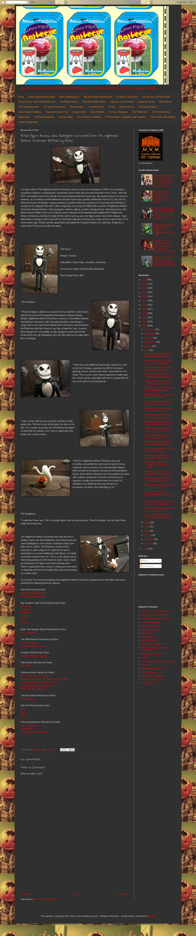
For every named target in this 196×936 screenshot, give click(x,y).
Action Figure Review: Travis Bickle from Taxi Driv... (158, 368)
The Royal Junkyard (44, 117)
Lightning (25, 612)
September (150, 342)
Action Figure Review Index (41, 97)
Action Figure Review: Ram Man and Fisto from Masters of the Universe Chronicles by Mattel (164, 213)
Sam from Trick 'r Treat (32, 689)
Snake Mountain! (146, 101)
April (147, 531)
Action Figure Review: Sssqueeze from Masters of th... (158, 494)
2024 (144, 288)
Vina (23, 715)
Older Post (123, 894)
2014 (144, 548)
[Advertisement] (75, 866)
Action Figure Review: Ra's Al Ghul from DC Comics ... (158, 479)
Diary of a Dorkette (150, 626)
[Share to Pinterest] (73, 749)
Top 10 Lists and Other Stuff (156, 97)
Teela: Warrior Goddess (29, 112)
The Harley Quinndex (28, 107)
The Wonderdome (161, 112)
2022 (144, 296)
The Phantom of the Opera (34, 732)
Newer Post (27, 894)
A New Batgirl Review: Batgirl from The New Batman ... (158, 422)
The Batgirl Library (69, 101)
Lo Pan (24, 616)
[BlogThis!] (64, 749)
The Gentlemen (28, 632)
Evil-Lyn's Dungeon (118, 112)
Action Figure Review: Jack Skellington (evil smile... (157, 382)
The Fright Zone (140, 112)
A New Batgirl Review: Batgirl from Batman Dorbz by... (158, 443)
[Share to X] (67, 749)
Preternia (145, 665)
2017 (144, 317)
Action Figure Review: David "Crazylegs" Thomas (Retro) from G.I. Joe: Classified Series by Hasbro (164, 180)
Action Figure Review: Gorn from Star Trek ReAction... (157, 456)
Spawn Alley (24, 117)
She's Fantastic (148, 672)
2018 (144, 313)
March (148, 535)
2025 (144, 284)
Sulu (23, 712)
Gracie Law (26, 606)
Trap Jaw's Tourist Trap (57, 112)
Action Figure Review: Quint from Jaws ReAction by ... (157, 361)
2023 (144, 292)
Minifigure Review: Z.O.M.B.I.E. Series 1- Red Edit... (159, 395)
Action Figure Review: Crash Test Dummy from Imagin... (158, 515)
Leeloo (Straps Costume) (33, 646)
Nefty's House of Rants (152, 654)
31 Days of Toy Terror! (127, 97)
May (147, 526)
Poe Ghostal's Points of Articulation (158, 661)
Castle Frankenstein (28, 122)
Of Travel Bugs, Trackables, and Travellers (125, 117)
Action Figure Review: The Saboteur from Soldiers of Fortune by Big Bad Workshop (164, 261)
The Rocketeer (28, 698)
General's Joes (148, 637)
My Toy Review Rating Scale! (98, 97)
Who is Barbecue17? (69, 97)
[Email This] (61, 749)
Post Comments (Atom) (45, 899)
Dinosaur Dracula (149, 629)
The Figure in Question (152, 676)
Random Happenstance (152, 668)
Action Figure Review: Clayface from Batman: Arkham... (159, 389)
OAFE (144, 657)
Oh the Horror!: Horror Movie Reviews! (37, 101)
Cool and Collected (150, 622)
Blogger (151, 916)
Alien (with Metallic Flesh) (33, 593)
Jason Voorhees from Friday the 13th (39, 682)
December (150, 329)
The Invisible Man (29, 725)
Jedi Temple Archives (151, 644)
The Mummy (27, 728)
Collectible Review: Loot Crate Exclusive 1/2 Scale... (158, 409)
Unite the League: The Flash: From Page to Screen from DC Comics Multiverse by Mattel (164, 245)
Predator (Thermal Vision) (33, 656)
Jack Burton (27, 609)
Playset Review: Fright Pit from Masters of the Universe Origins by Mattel (163, 197)
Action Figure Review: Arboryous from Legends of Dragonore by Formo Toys (164, 229)
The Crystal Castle (148, 107)
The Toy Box (147, 683)
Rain (23, 619)
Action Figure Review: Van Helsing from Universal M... (158, 472)
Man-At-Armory (126, 107)
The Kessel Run (96, 107)
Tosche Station (77, 107)
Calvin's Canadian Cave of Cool (156, 618)
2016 (144, 321)
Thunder (25, 622)
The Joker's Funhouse (54, 107)
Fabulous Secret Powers (122, 101)
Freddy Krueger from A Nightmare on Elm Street (45, 679)
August (148, 346)
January (149, 543)
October (149, 338)
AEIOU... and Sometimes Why (155, 611)
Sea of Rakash (97, 112)
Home (21, 97)
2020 (144, 305)
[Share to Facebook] (70, 749)
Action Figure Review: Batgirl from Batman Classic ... (158, 429)
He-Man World (148, 640)
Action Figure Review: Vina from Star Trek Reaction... (159, 450)
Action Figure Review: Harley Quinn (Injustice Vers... (158, 436)
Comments (147, 566)
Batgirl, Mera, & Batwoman (154, 615)
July (147, 350)
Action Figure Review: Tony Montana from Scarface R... (158, 375)
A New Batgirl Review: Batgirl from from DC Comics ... (158, 355)
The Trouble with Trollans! (163, 117)
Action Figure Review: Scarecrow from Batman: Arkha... (157, 465)
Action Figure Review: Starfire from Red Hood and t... (158, 402)
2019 (144, 309)
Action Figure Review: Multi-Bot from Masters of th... (159, 486)
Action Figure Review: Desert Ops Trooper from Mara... (158, 416)
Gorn (23, 708)
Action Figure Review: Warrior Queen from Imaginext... (158, 502)
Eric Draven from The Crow (34, 675)
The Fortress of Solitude (89, 117)
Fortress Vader (65, 117)
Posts (145, 560)
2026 (144, 279)
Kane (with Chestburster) (33, 596)
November (150, 333)
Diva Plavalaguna (30, 642)
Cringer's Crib (79, 112)
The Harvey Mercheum (152, 679)
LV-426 (111, 107)
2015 (144, 325)
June (147, 522)
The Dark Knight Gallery (94, 101)
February (149, 539)
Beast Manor (165, 101)
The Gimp (26, 665)
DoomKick (146, 633)
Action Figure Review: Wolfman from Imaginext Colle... (159, 509)
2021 (144, 300)
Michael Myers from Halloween (36, 685)
